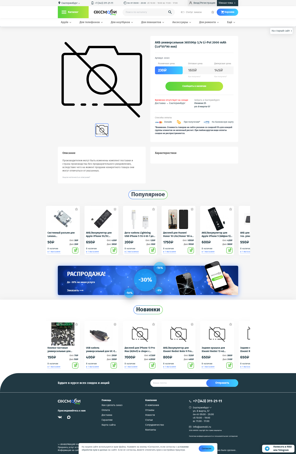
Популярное (148, 195)
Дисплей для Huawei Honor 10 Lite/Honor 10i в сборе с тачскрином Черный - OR (177, 234)
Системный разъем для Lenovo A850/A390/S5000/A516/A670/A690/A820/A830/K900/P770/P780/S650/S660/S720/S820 (62, 234)
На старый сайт (282, 31)
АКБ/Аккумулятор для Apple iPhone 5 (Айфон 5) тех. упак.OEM (216, 234)
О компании (152, 405)
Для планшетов (151, 22)
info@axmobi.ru (202, 427)
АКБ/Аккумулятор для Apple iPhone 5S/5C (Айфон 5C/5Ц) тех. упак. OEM (100, 234)
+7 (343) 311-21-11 (102, 3)
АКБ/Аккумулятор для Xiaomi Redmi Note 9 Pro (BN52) (177, 349)
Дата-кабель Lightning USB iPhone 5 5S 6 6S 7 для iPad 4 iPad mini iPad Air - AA (140, 234)
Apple (64, 22)
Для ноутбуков (120, 22)
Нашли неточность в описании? (76, 177)
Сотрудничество (154, 425)
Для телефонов (90, 22)
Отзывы (149, 410)
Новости (150, 415)
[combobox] (71, 3)
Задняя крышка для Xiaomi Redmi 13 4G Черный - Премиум (213, 349)
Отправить (222, 383)
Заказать (75, 290)
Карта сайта (109, 425)
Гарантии (107, 420)
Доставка (107, 415)
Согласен (206, 448)
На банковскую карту (223, 122)
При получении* (192, 122)
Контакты (150, 430)
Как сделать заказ (112, 405)
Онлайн (168, 122)
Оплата (106, 410)
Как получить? (194, 76)
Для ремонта (207, 22)
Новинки (148, 310)
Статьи (149, 420)
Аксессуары (180, 22)
